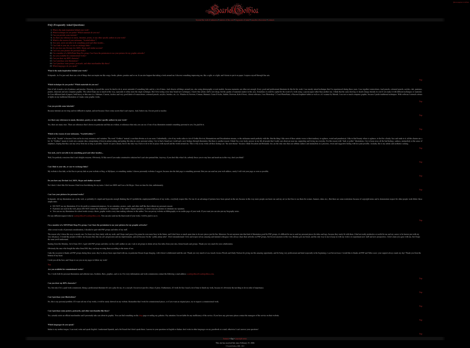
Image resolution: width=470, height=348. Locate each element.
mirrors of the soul (227, 20)
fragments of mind (242, 20)
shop (141, 315)
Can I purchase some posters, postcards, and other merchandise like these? (81, 63)
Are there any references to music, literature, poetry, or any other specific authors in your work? (89, 37)
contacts (271, 20)
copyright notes (241, 338)
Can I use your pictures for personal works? (69, 50)
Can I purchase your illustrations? (65, 60)
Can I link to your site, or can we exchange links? (71, 45)
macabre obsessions (258, 20)
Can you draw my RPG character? (66, 58)
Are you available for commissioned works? (69, 55)
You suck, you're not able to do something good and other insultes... (79, 42)
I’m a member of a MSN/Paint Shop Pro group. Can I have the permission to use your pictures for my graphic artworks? (99, 53)
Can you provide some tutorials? (65, 35)
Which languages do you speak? (65, 66)
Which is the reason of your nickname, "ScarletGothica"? (75, 40)
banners (226, 338)
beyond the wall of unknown (207, 20)
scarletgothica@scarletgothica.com (87, 215)
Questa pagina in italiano (461, 2)
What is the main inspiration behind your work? (71, 30)
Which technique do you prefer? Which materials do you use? (76, 32)
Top (420, 79)
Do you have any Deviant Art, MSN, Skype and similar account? (78, 48)
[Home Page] (235, 15)
